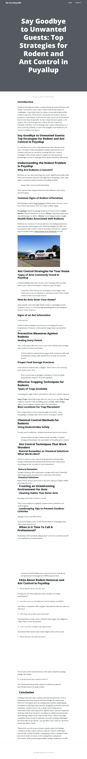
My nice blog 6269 (13, 3)
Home (70, 2)
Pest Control (39, 203)
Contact (78, 2)
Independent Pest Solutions (45, 231)
